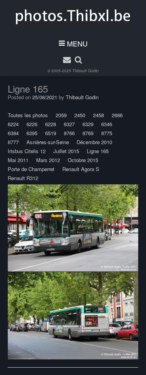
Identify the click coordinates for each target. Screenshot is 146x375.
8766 (69, 133)
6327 (69, 124)
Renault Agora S (80, 169)
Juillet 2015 (66, 151)
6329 (88, 124)
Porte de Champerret (31, 169)
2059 (61, 115)
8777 (13, 142)
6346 (106, 124)
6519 (50, 133)
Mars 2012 (48, 160)
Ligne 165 (98, 151)
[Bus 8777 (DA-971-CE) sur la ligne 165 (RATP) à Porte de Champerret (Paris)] (73, 228)
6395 (31, 133)
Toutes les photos (28, 115)
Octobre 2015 (83, 160)
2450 (79, 115)
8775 (106, 133)
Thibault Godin (85, 70)
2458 (98, 115)
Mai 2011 (18, 160)
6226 (31, 124)
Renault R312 (23, 178)
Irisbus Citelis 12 (27, 151)
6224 (13, 124)
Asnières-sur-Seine (47, 142)
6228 (50, 124)
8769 (88, 133)
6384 (13, 133)
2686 (117, 115)
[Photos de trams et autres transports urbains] (73, 16)
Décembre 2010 (94, 142)
